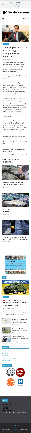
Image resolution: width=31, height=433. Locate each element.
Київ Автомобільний (7, 351)
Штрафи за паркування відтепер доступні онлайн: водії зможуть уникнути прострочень (20, 338)
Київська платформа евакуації (9, 358)
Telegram (9, 138)
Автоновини (6, 44)
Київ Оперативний (6, 360)
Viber (5, 138)
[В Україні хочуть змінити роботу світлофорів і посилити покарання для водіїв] (15, 221)
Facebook (6, 140)
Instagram (12, 140)
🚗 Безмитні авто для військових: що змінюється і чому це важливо (15, 303)
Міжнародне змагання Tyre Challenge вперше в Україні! (14, 150)
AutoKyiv (12, 59)
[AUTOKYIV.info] (7, 404)
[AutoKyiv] (3, 18)
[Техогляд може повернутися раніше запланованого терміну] (15, 166)
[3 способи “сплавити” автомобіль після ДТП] (15, 193)
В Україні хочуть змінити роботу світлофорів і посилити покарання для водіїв (15, 239)
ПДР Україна (5, 353)
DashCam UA (5, 355)
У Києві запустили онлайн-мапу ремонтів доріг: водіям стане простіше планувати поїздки (20, 321)
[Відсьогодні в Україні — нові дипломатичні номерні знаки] (6, 330)
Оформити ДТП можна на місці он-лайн (16, 155)
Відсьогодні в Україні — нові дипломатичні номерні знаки (19, 329)
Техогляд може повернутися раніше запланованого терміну (14, 183)
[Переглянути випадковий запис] (27, 18)
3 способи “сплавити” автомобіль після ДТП (15, 211)
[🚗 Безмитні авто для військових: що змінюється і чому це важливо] (15, 287)
